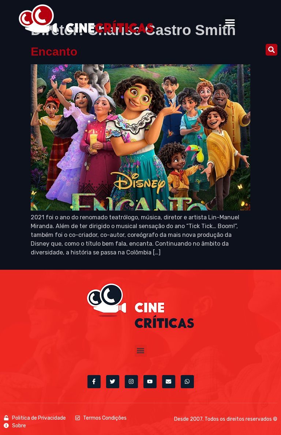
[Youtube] (150, 381)
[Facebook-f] (94, 381)
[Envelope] (168, 381)
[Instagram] (131, 381)
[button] (230, 23)
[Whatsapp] (187, 381)
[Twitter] (112, 381)
